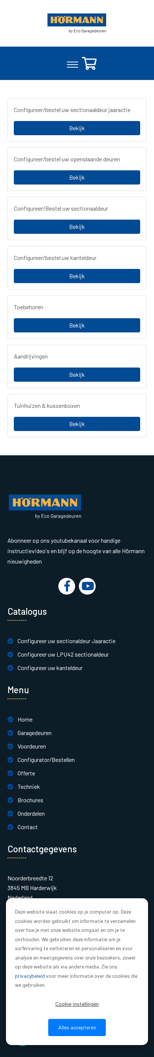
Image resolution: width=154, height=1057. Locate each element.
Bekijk (77, 127)
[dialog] (77, 971)
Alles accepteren (77, 1027)
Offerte (26, 773)
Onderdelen (31, 813)
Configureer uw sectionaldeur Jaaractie (67, 640)
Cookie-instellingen (77, 1004)
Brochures (30, 799)
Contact (28, 826)
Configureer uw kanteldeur (50, 667)
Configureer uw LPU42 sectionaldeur (63, 654)
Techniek (29, 786)
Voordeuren (32, 746)
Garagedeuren (35, 732)
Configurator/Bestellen (46, 759)
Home (25, 719)
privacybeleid (30, 976)
